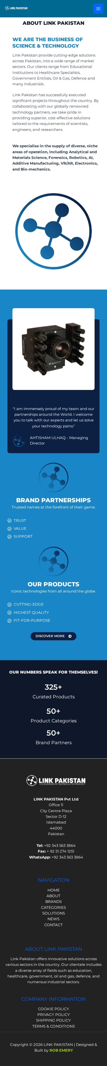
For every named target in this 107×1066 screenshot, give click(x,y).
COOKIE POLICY (53, 1009)
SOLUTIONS (53, 913)
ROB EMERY (61, 1050)
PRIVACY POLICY (53, 1014)
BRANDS (53, 901)
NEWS (53, 919)
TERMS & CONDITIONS (53, 1026)
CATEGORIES (53, 907)
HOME (54, 890)
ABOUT (53, 896)
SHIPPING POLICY (53, 1020)
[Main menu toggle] (98, 9)
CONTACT (53, 925)
